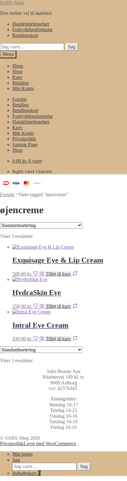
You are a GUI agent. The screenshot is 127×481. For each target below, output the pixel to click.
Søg (72, 46)
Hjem (17, 65)
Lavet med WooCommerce (50, 443)
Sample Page (25, 144)
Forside (19, 99)
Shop (17, 71)
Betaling (20, 82)
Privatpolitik (24, 138)
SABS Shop (12, 2)
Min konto (22, 454)
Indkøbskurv (26, 473)
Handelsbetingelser (30, 24)
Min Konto (23, 88)
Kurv (17, 77)
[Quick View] (42, 273)
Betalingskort (25, 35)
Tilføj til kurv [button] (58, 273)
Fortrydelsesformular (32, 29)
